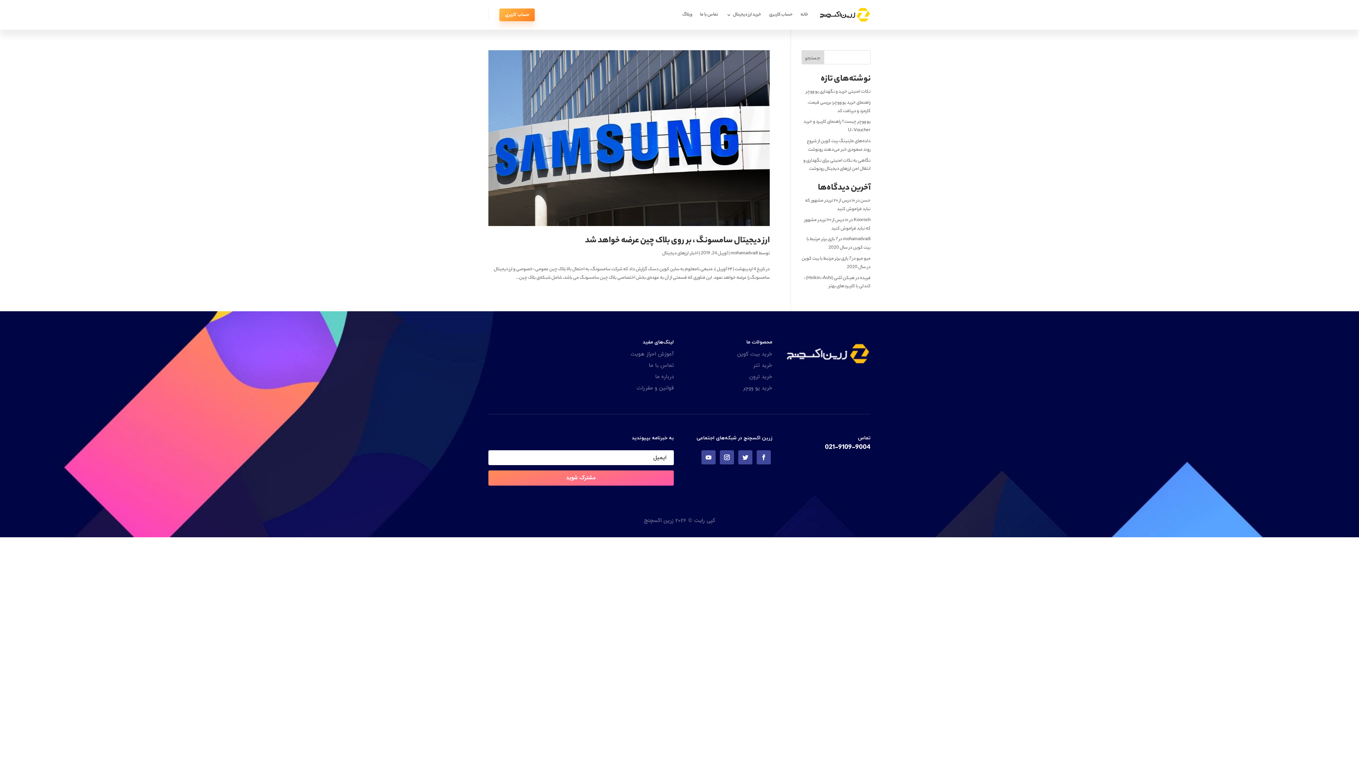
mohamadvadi (744, 253)
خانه (804, 14)
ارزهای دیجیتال (675, 253)
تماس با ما (709, 14)
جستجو (812, 58)
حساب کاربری (781, 14)
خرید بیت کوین (754, 354)
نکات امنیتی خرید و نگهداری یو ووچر (838, 92)
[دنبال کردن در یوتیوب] (708, 457)
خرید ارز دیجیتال (747, 14)
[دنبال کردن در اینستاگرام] (727, 457)
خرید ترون (760, 377)
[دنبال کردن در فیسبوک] (764, 457)
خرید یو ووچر (757, 388)
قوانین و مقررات (655, 388)
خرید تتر (762, 365)
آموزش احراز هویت (652, 354)
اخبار (694, 253)
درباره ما (664, 377)
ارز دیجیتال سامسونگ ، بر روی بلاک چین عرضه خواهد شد (677, 241)
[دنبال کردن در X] (745, 457)
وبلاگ (687, 14)
